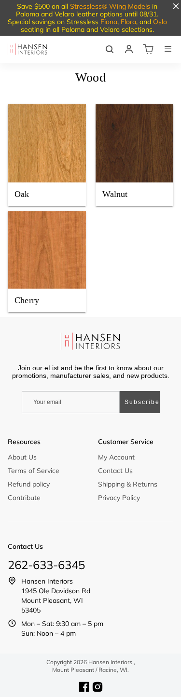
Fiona (108, 21)
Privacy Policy (119, 497)
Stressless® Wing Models (110, 6)
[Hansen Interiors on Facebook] (84, 687)
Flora (128, 21)
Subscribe (142, 402)
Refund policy (29, 484)
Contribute (24, 497)
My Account (116, 457)
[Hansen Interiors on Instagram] (97, 687)
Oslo (160, 21)
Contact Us (115, 470)
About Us (22, 457)
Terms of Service (33, 470)
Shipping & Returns (127, 484)
